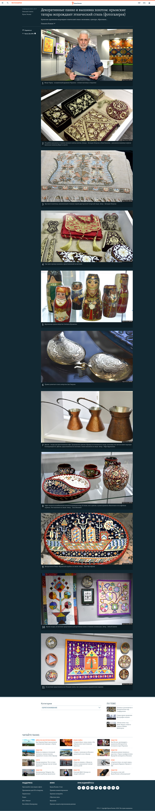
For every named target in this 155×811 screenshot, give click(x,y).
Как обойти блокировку (29, 804)
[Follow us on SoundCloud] (104, 788)
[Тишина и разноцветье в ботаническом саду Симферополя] (111, 709)
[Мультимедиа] (149, 3)
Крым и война (77, 740)
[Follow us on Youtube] (87, 788)
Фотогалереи (17, 3)
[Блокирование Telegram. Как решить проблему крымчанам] (28, 772)
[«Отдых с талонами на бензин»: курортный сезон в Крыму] (66, 752)
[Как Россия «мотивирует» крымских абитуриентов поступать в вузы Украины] (103, 742)
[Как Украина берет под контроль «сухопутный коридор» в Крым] (28, 742)
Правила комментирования (59, 790)
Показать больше (47, 24)
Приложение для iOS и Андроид (32, 790)
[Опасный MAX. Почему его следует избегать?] (66, 772)
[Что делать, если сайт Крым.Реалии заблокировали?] (103, 772)
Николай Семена (27, 11)
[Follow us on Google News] (96, 788)
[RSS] (109, 788)
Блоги (38, 760)
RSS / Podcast (26, 800)
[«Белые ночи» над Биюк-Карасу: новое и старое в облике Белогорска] (111, 724)
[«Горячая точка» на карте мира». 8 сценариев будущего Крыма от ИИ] (103, 762)
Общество (114, 740)
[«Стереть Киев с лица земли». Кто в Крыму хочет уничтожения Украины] (66, 742)
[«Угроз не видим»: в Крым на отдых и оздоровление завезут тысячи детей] (66, 762)
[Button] (27, 30)
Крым (113, 760)
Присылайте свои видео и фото (32, 787)
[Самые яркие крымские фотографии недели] (111, 717)
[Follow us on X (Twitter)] (83, 788)
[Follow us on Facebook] (79, 788)
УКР (139, 3)
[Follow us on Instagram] (92, 788)
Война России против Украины (46, 740)
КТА (144, 3)
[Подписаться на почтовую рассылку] (117, 788)
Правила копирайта (56, 794)
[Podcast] (113, 788)
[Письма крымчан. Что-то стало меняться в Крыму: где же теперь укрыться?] (28, 762)
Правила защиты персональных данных (63, 804)
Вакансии (53, 800)
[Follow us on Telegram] (100, 788)
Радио (24, 797)
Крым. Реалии (26, 14)
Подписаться (26, 794)
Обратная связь (55, 797)
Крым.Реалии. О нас (56, 787)
